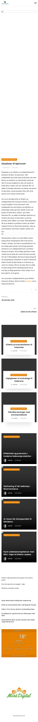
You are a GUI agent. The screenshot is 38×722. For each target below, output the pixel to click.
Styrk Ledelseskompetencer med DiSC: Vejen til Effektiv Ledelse (18, 553)
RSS (4, 595)
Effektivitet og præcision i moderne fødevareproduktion (17, 455)
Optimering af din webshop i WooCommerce (16, 487)
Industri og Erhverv (9, 159)
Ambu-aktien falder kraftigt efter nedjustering (16, 600)
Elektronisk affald (29, 311)
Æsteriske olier (8, 300)
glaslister (28, 281)
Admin (15, 351)
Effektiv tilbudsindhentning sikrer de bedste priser (17, 579)
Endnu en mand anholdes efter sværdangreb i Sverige (18, 605)
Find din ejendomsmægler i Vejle (13, 584)
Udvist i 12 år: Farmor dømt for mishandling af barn (18, 609)
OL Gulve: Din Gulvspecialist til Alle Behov (17, 520)
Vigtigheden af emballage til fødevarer (19, 379)
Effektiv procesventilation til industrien (19, 346)
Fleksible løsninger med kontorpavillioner (19, 413)
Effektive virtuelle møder (10, 588)
